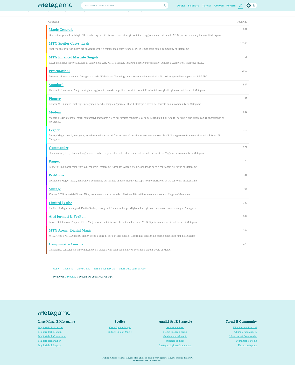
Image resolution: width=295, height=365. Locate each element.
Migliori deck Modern (50, 331)
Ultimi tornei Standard (245, 327)
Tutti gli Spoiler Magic (120, 331)
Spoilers (193, 5)
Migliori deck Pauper (49, 340)
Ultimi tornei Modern (245, 331)
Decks (181, 5)
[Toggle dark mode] (251, 5)
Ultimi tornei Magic (246, 340)
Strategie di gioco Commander (175, 345)
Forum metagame (247, 345)
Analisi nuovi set (175, 327)
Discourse (70, 276)
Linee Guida (83, 268)
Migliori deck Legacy (49, 345)
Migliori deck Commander (52, 336)
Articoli (219, 5)
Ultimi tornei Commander (243, 336)
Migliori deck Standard (50, 327)
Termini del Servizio (104, 268)
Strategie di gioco (175, 340)
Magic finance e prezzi (175, 331)
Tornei (206, 5)
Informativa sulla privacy (132, 268)
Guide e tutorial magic (175, 336)
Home (56, 268)
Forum (231, 5)
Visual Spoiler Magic (120, 327)
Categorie (68, 268)
